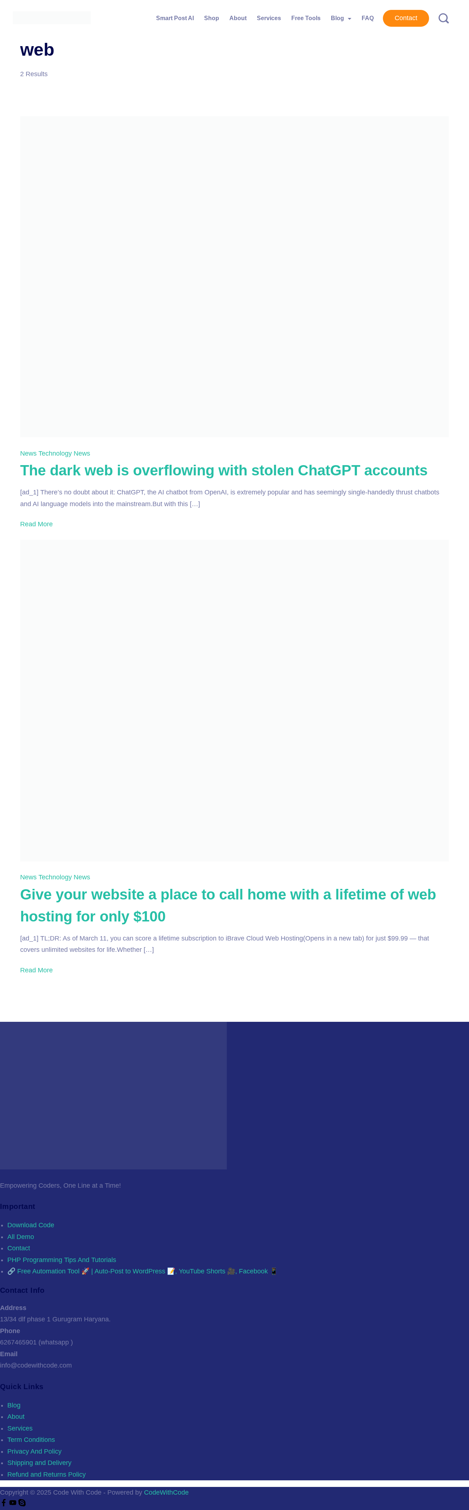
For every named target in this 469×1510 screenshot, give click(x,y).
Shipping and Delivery (39, 1462)
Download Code (30, 1225)
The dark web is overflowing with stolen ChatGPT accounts (224, 470)
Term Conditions (31, 1439)
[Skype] (22, 1504)
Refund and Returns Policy (46, 1474)
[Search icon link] (441, 18)
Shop (211, 18)
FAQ (368, 18)
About (238, 18)
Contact (406, 18)
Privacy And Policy (34, 1451)
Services (269, 18)
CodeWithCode (166, 1492)
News (29, 453)
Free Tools (306, 18)
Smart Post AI (175, 18)
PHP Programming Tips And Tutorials (61, 1260)
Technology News (64, 453)
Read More (36, 524)
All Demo (20, 1236)
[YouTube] (13, 1504)
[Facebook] (4, 1504)
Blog (337, 18)
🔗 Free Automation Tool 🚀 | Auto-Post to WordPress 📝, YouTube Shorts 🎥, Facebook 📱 (142, 1271)
